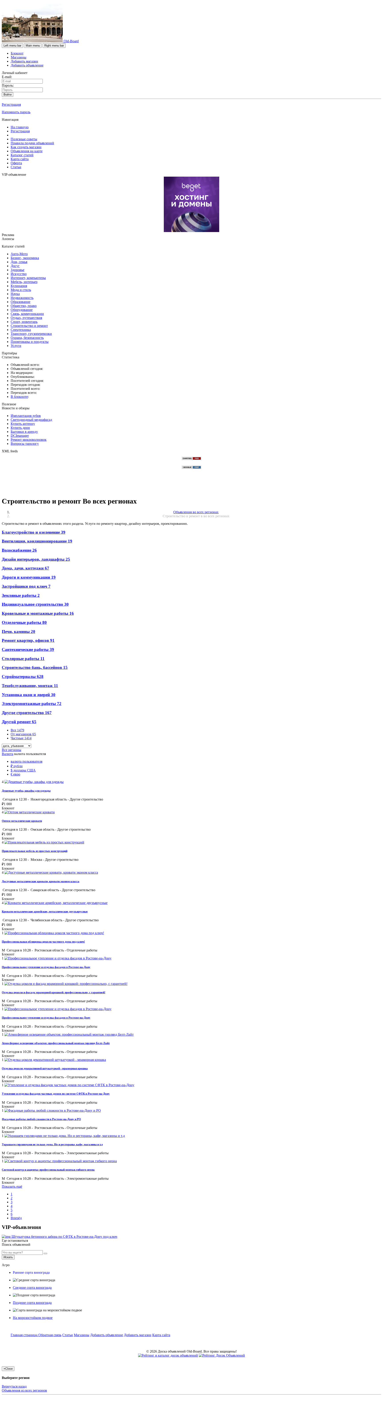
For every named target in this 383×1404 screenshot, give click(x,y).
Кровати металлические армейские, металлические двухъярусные (45, 911)
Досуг (15, 266)
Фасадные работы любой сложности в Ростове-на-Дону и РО (41, 1119)
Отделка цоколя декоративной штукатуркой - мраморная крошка (45, 1068)
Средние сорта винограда (32, 1287)
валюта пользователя (26, 761)
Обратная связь (49, 1335)
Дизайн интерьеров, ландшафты (36, 559)
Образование (20, 302)
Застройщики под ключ (26, 586)
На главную (20, 127)
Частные (21, 738)
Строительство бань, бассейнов (35, 667)
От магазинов (23, 734)
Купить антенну (23, 424)
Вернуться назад (14, 1386)
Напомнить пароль (16, 112)
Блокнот (17, 53)
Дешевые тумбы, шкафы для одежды (26, 790)
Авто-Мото (19, 254)
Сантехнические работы (28, 649)
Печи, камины (18, 631)
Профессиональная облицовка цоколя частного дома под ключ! (43, 941)
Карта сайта (20, 159)
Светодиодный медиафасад (31, 420)
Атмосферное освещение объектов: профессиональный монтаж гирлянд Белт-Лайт (56, 1043)
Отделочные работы (24, 622)
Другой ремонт (19, 721)
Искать (8, 1257)
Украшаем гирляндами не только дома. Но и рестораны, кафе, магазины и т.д (52, 1144)
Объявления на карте (27, 151)
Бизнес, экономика (25, 258)
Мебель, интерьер (24, 282)
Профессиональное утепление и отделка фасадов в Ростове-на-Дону (46, 967)
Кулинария (19, 286)
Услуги (16, 346)
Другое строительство (27, 712)
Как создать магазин (26, 147)
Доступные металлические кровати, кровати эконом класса (40, 881)
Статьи (16, 167)
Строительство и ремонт (29, 326)
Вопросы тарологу (25, 443)
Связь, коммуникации (27, 314)
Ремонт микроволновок (29, 439)
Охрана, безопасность (27, 338)
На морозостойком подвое (33, 1318)
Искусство (19, 274)
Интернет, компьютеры (28, 278)
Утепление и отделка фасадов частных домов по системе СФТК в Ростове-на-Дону (56, 1093)
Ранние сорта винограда (31, 1272)
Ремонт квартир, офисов (28, 640)
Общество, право (24, 306)
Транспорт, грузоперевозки (31, 334)
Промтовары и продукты (30, 342)
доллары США (23, 770)
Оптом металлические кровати (22, 820)
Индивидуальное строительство (35, 604)
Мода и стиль (21, 290)
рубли (17, 766)
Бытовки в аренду (24, 432)
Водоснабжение (19, 550)
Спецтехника (21, 330)
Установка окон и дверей (28, 694)
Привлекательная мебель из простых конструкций (34, 851)
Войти (8, 94)
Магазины (18, 57)
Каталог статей (22, 155)
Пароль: (8, 85)
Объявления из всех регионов (24, 1390)
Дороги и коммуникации (29, 577)
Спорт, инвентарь (24, 322)
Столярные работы (23, 658)
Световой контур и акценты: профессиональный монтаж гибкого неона (48, 1169)
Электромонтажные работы (31, 703)
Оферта (16, 163)
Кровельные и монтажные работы (38, 613)
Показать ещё (12, 1186)
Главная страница (24, 1335)
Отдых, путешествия (26, 318)
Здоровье (17, 270)
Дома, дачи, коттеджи (25, 568)
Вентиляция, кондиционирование (37, 541)
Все (17, 730)
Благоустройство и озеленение (33, 532)
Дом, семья (19, 262)
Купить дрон (20, 428)
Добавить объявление (27, 65)
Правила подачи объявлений (32, 143)
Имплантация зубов (26, 416)
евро (15, 774)
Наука (15, 294)
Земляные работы (21, 595)
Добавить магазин (24, 61)
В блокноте (19, 396)
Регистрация (11, 104)
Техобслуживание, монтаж (30, 685)
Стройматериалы (22, 676)
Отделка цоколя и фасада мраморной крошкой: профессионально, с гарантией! (53, 992)
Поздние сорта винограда (32, 1302)
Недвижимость (22, 298)
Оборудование (22, 310)
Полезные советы (24, 139)
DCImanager (20, 435)
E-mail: (7, 77)
